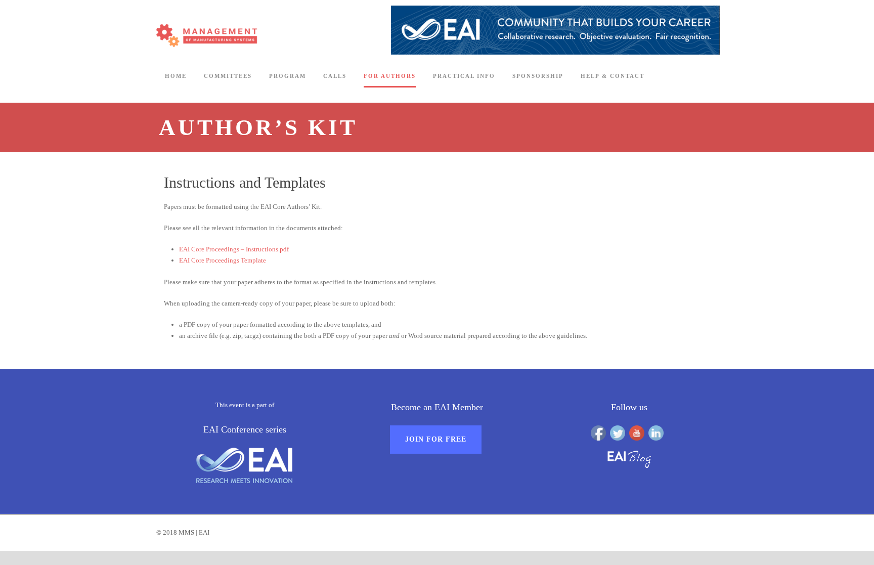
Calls (334, 76)
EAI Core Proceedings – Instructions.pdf (234, 249)
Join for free (435, 439)
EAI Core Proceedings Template (222, 260)
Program (287, 76)
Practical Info (464, 76)
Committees (228, 76)
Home (176, 76)
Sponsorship (537, 76)
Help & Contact (612, 76)
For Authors (390, 76)
